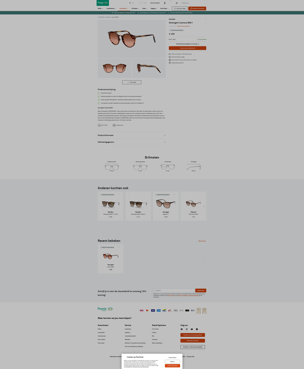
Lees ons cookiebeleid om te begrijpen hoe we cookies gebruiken (141, 366)
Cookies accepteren (172, 365)
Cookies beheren (172, 357)
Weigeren (172, 361)
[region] (152, 361)
